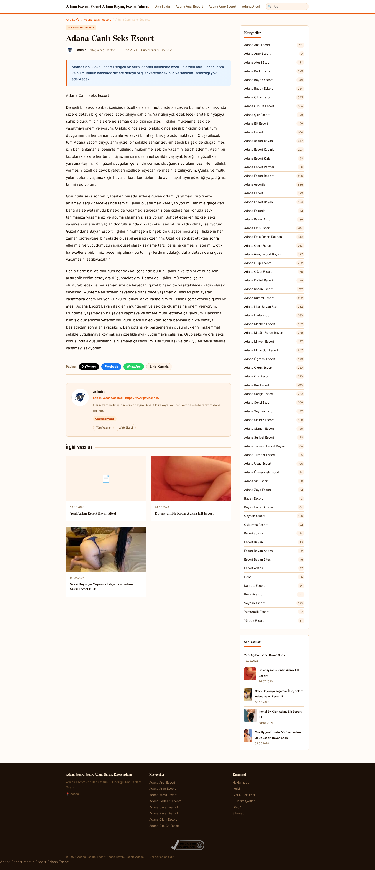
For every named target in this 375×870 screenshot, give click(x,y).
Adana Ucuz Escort (273, 463)
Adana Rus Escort (273, 385)
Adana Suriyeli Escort (273, 437)
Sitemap (238, 813)
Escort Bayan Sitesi (273, 559)
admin (99, 391)
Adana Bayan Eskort (273, 88)
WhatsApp (134, 366)
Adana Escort (273, 132)
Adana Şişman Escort (273, 428)
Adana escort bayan (273, 141)
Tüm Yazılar (103, 427)
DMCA (237, 807)
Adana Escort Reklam (273, 176)
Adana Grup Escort (273, 263)
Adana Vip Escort (273, 481)
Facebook (111, 366)
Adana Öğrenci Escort (273, 359)
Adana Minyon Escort (273, 341)
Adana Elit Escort (273, 123)
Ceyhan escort (273, 516)
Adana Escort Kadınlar (273, 149)
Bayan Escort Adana (273, 507)
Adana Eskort (273, 193)
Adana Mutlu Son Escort (273, 350)
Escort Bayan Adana (273, 551)
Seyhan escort (273, 603)
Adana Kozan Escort (273, 289)
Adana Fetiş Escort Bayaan (273, 236)
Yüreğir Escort (273, 620)
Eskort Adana (273, 568)
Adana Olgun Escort (273, 367)
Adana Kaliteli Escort (273, 280)
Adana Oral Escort (273, 376)
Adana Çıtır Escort (273, 115)
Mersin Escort (34, 862)
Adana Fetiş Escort (273, 228)
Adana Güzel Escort (273, 271)
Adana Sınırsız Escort (273, 420)
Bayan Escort (273, 498)
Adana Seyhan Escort (273, 411)
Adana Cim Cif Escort (273, 106)
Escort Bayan (273, 542)
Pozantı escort (273, 594)
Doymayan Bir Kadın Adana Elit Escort (184, 513)
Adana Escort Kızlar (273, 158)
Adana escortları (273, 184)
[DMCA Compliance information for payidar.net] (187, 845)
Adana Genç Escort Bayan (273, 254)
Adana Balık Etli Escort (273, 71)
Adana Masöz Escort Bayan (273, 332)
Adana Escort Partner (273, 167)
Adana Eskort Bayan (273, 202)
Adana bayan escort (97, 19)
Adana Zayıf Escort (273, 490)
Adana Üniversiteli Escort (273, 472)
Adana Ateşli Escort (256, 6)
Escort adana (273, 533)
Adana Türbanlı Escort (273, 455)
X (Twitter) (89, 366)
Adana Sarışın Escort (273, 394)
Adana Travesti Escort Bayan (273, 446)
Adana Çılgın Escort (273, 97)
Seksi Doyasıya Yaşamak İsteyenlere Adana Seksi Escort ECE (102, 586)
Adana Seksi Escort (273, 402)
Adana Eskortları (273, 210)
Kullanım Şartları (244, 801)
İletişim (237, 788)
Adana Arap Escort (222, 6)
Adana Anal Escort (189, 6)
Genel (273, 577)
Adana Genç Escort (273, 245)
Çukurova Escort (273, 524)
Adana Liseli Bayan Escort (273, 306)
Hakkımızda (241, 782)
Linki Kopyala (159, 366)
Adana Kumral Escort (273, 298)
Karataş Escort (273, 585)
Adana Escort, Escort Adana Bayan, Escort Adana (107, 6)
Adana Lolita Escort (273, 315)
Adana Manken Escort (273, 324)
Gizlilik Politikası (244, 795)
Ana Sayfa (162, 6)
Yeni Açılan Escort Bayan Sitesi (93, 513)
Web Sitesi (126, 427)
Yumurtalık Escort (273, 611)
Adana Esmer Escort (273, 219)
